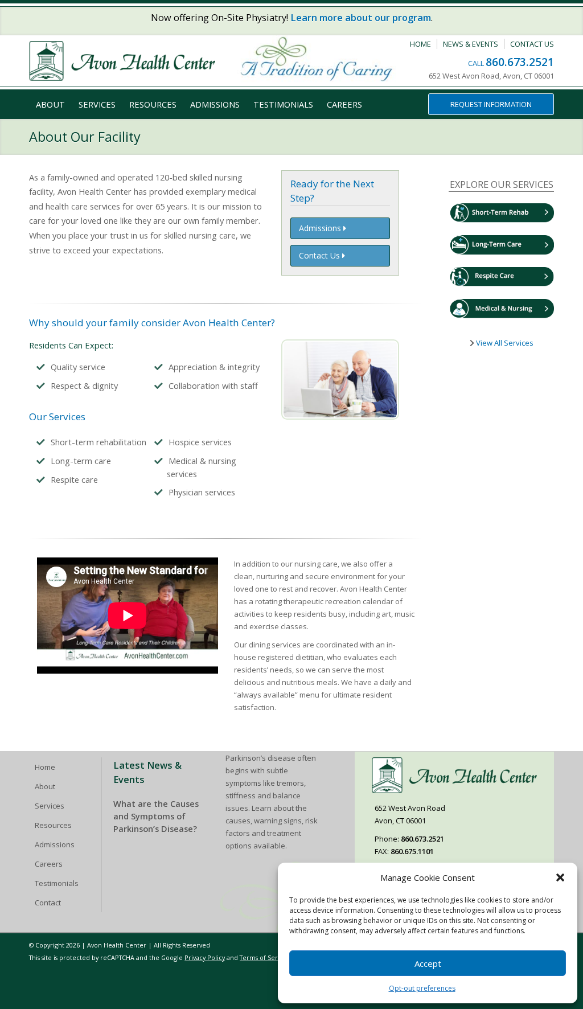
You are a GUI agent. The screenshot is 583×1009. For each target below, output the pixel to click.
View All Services (503, 343)
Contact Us (532, 44)
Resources (152, 104)
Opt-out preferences (422, 988)
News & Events (470, 44)
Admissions (215, 104)
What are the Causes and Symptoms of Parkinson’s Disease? (156, 816)
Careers (344, 104)
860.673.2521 (520, 61)
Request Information (491, 104)
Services (97, 104)
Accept (427, 963)
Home (420, 44)
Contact (48, 902)
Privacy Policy (204, 957)
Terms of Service (265, 957)
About (50, 104)
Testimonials (283, 104)
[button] (560, 877)
